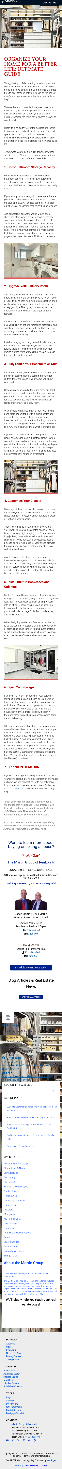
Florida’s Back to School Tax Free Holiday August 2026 (31, 1117)
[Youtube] (29, 1440)
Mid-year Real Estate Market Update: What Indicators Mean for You (26, 1076)
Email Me (32, 933)
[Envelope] (7, 1440)
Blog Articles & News (14, 1168)
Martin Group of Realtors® (24, 1424)
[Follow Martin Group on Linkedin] (16, 1058)
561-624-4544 (32, 929)
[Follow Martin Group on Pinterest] (19, 1058)
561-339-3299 (32, 952)
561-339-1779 (17, 788)
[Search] (53, 1091)
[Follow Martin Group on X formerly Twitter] (7, 1058)
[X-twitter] (18, 1440)
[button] (31, 5)
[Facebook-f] (13, 1440)
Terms (44, 1465)
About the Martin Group (16, 1163)
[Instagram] (24, 1440)
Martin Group (10, 1025)
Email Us (39, 1294)
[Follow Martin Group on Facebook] (3, 1058)
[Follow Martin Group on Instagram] (10, 1058)
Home (18, 1465)
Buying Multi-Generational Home (21, 1146)
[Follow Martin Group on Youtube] (13, 1058)
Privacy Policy (31, 1465)
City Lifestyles (11, 1172)
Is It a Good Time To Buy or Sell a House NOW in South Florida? (29, 1066)
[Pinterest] (35, 1440)
